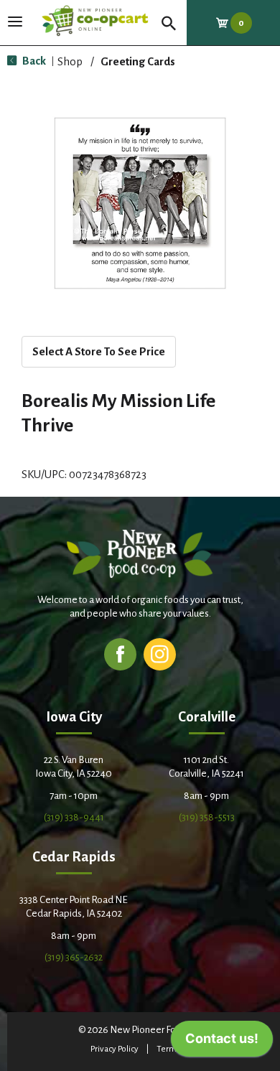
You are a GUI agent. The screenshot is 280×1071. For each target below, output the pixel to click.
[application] (222, 1042)
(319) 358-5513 (207, 817)
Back (33, 61)
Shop (70, 61)
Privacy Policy (114, 1049)
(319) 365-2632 (74, 957)
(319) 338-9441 (74, 817)
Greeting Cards (138, 61)
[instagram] (160, 653)
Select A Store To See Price (98, 351)
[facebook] (120, 653)
